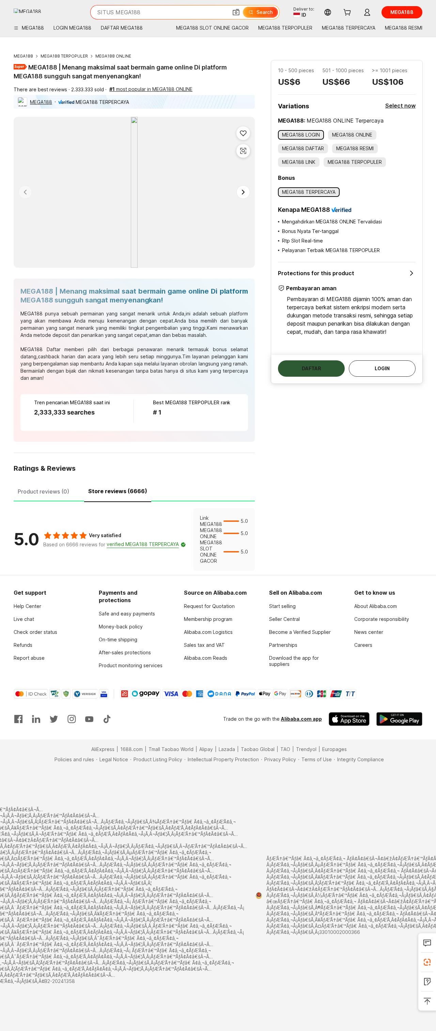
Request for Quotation (209, 606)
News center (368, 632)
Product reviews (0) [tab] (43, 491)
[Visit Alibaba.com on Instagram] (71, 719)
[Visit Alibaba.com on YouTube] (89, 719)
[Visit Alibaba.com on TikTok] (107, 719)
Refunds (23, 645)
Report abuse (29, 658)
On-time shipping (118, 639)
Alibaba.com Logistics (208, 632)
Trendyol (306, 749)
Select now (400, 105)
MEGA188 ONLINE (113, 56)
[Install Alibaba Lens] (427, 962)
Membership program (208, 619)
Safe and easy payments (127, 613)
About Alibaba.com (375, 606)
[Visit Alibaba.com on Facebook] (18, 719)
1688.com (131, 749)
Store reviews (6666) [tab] (117, 491)
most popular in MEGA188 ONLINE (150, 89)
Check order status (35, 632)
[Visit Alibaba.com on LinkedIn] (36, 719)
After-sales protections (125, 652)
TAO (285, 749)
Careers (363, 645)
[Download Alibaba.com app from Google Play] (399, 719)
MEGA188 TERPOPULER (64, 56)
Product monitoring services (130, 665)
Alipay (206, 749)
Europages (334, 749)
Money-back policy (121, 626)
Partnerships (283, 645)
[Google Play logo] (27, 11)
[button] (236, 12)
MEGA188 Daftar (40, 349)
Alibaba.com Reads (205, 658)
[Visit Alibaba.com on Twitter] (54, 719)
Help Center (27, 606)
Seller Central (284, 619)
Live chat (24, 619)
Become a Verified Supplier (300, 632)
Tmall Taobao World (171, 749)
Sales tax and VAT (204, 645)
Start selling (282, 606)
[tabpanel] (134, 539)
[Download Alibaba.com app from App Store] (349, 719)
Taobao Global (258, 749)
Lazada (227, 749)
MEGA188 (23, 56)
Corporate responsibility (381, 619)
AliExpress (102, 749)
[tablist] (134, 490)
